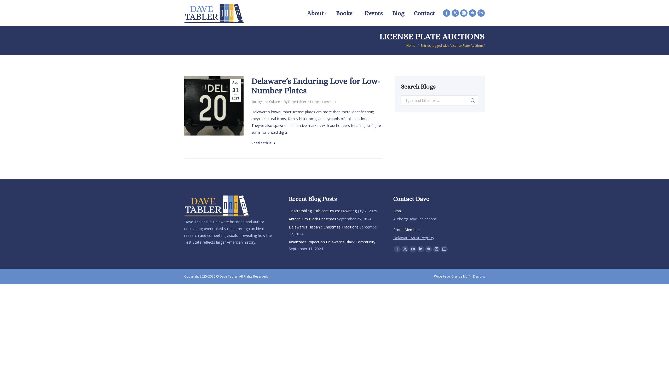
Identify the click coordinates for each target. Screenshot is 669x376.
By (295, 101)
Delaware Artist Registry (413, 237)
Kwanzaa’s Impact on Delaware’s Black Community (332, 241)
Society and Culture (265, 101)
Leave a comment (323, 101)
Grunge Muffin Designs (468, 276)
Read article (261, 143)
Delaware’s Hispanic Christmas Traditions (324, 227)
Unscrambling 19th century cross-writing (323, 210)
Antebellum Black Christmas (312, 218)
